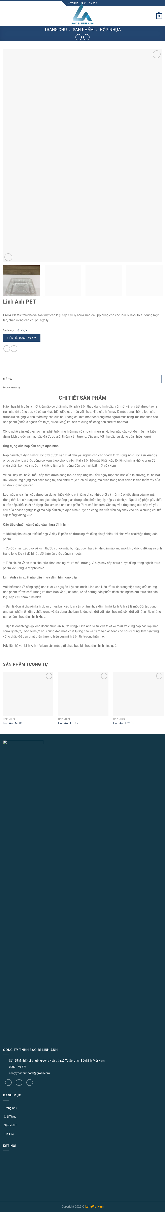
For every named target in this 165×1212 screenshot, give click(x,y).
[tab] (82, 379)
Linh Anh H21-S (123, 723)
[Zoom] (8, 257)
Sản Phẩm (10, 1125)
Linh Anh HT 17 (68, 723)
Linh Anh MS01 (13, 723)
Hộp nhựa (110, 29)
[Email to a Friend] (14, 348)
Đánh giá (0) (11, 387)
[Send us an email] (29, 1082)
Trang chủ (55, 29)
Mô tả (7, 379)
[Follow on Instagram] (19, 1082)
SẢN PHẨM (83, 29)
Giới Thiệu (10, 1116)
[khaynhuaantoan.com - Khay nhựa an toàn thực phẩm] (82, 14)
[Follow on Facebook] (8, 1082)
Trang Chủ (10, 1108)
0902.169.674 (17, 1066)
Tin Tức (9, 1134)
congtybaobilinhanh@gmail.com (29, 1073)
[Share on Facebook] (6, 348)
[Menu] (5, 16)
